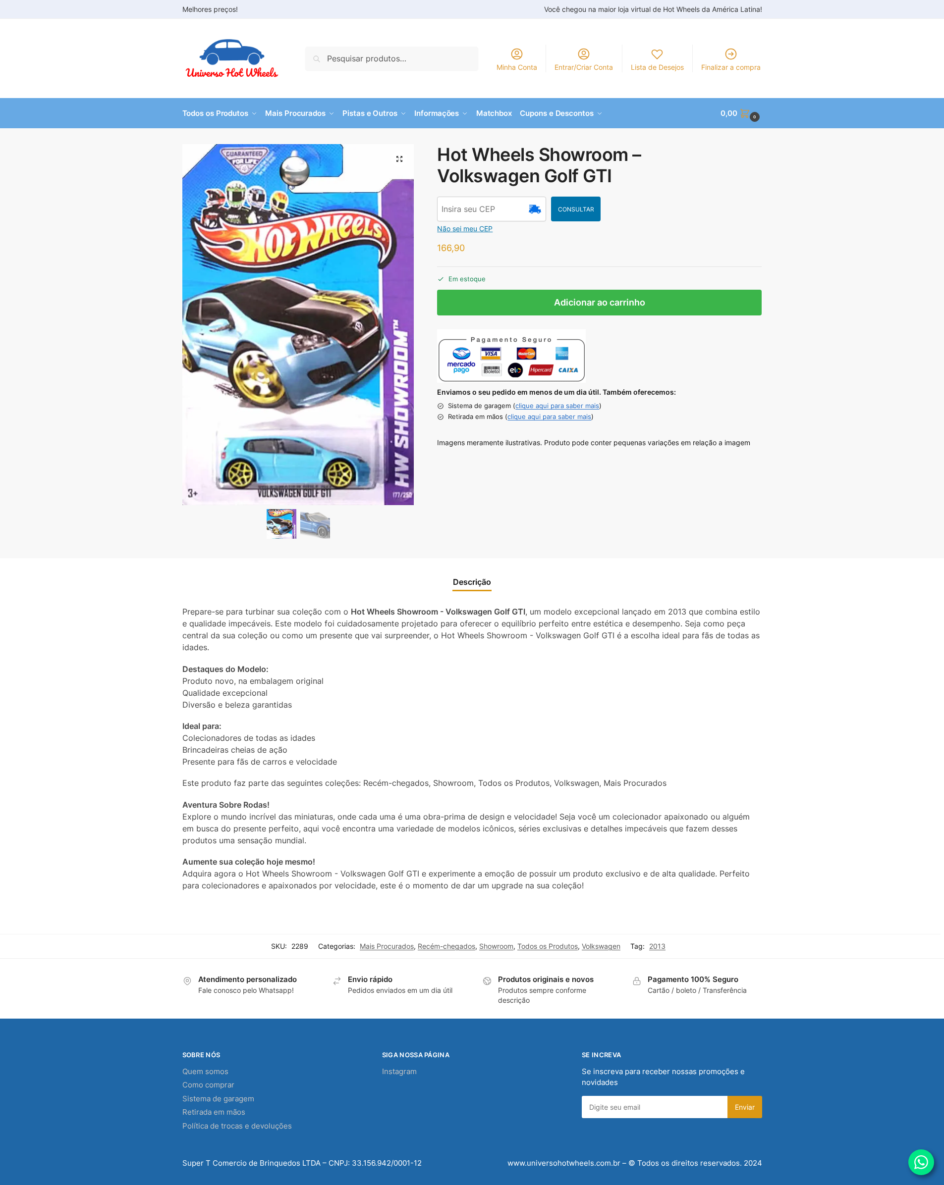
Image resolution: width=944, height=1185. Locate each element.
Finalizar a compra (731, 67)
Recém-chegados (446, 946)
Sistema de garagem (218, 1098)
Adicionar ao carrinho (599, 302)
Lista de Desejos (657, 67)
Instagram (399, 1071)
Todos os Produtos (547, 946)
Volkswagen (601, 946)
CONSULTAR (576, 209)
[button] (741, 113)
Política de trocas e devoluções (237, 1126)
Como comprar (208, 1084)
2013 (657, 946)
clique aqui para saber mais (557, 406)
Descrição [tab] (472, 582)
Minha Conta (517, 67)
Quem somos (205, 1071)
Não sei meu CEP (465, 228)
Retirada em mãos (213, 1112)
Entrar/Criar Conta (584, 67)
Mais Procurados (387, 946)
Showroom (496, 946)
